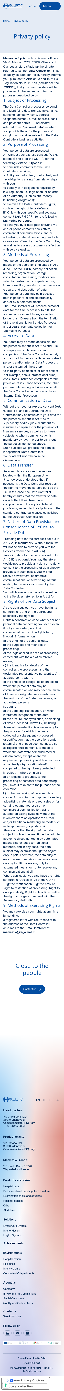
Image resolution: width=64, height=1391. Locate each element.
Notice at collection (19, 1386)
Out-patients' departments (18, 1273)
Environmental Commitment (19, 1293)
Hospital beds (11, 1186)
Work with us (12, 1316)
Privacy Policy (24, 1358)
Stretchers (9, 1210)
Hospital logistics (13, 1200)
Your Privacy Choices (28, 1380)
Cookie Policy (39, 1358)
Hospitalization (12, 1259)
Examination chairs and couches (22, 1195)
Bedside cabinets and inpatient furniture (26, 1191)
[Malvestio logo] (13, 6)
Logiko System (12, 1235)
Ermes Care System (15, 1225)
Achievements (13, 1243)
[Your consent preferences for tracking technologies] (6, 1385)
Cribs (6, 1205)
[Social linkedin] (7, 1333)
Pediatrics (9, 1263)
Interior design (11, 1230)
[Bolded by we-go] (32, 1371)
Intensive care (11, 1268)
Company (9, 1288)
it (44, 1100)
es (57, 1100)
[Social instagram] (27, 1333)
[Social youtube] (17, 1333)
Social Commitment (14, 1298)
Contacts (9, 1311)
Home (6, 21)
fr (50, 1100)
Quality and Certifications (18, 1303)
